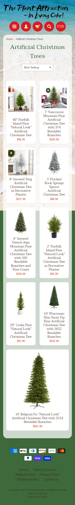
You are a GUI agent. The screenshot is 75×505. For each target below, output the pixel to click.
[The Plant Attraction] (37, 11)
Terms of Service (44, 470)
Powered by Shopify (37, 497)
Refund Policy (25, 474)
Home (9, 39)
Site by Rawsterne (37, 493)
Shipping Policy (28, 479)
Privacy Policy (49, 474)
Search (24, 470)
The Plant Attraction (36, 490)
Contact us (50, 479)
